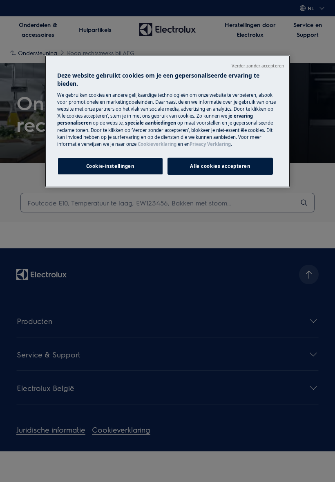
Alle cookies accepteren (220, 166)
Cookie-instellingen (110, 166)
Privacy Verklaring (210, 144)
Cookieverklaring (157, 144)
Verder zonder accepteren (258, 66)
